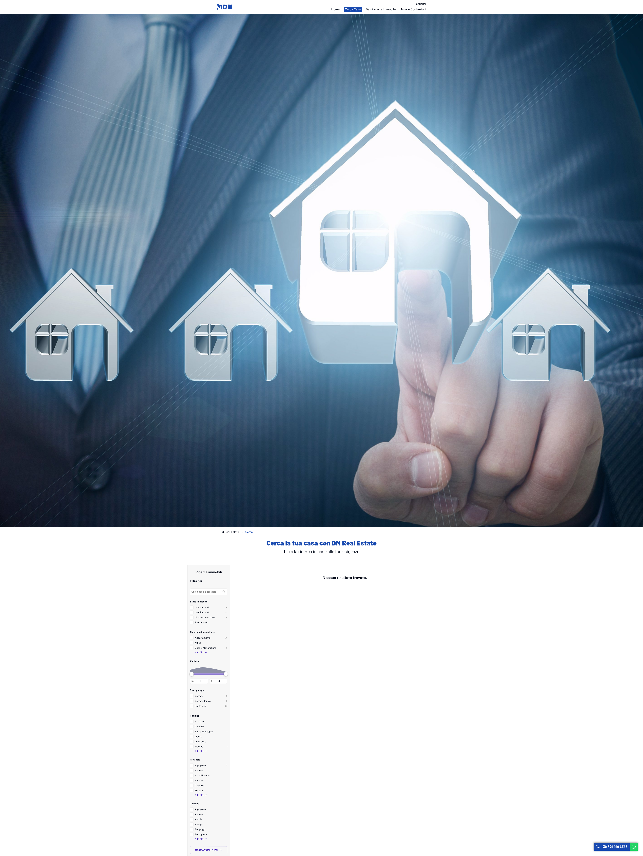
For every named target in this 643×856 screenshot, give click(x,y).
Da (192, 681)
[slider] (192, 674)
